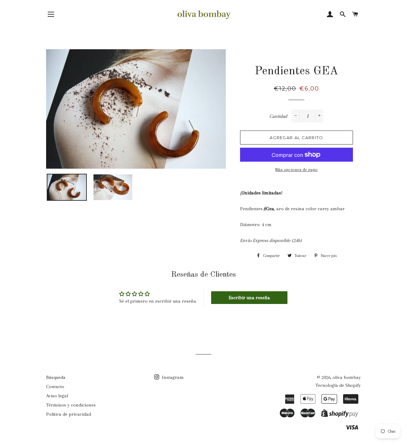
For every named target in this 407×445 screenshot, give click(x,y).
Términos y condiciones (71, 405)
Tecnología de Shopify (338, 385)
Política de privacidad (68, 414)
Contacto (55, 386)
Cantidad (278, 116)
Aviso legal (57, 396)
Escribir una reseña (249, 297)
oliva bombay (347, 377)
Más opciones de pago (296, 169)
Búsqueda (56, 377)
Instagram (172, 377)
